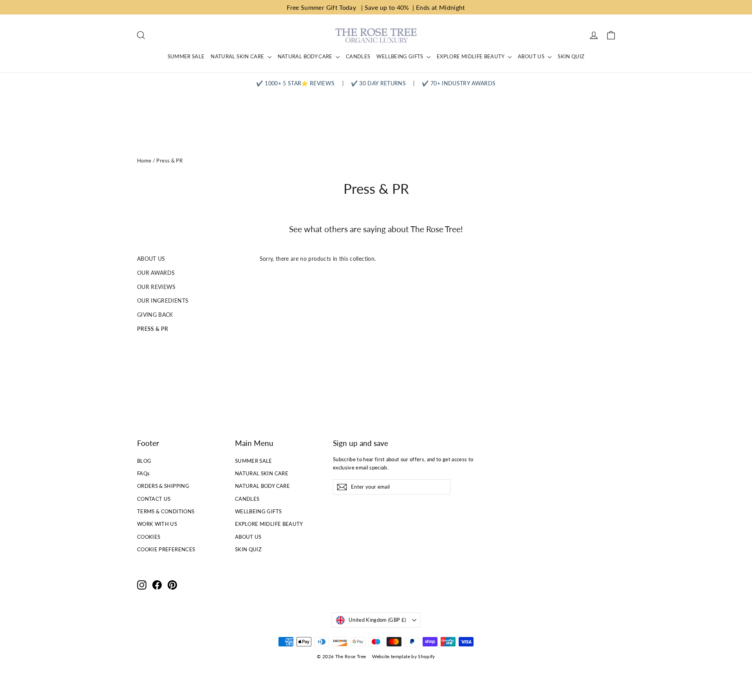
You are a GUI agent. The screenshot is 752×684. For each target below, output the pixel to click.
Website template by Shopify (403, 656)
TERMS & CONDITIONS (165, 511)
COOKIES (148, 537)
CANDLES (358, 56)
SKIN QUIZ (571, 56)
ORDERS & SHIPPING (163, 486)
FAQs (143, 473)
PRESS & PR (152, 328)
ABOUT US (532, 56)
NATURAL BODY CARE (306, 56)
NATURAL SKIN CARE (238, 56)
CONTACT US (154, 499)
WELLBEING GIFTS (400, 56)
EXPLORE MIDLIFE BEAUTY (471, 56)
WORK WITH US (157, 524)
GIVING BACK (155, 314)
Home (144, 160)
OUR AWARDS (156, 272)
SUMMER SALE (186, 56)
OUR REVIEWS (156, 286)
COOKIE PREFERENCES (166, 549)
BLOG (144, 461)
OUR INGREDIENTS (162, 300)
